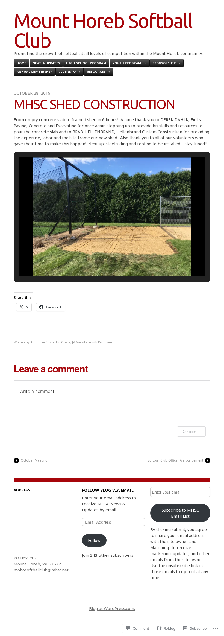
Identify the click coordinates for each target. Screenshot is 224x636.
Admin (35, 342)
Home (21, 63)
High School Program (86, 63)
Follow (94, 540)
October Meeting (34, 460)
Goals (65, 342)
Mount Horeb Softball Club (103, 30)
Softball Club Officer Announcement (175, 460)
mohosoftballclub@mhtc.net (41, 570)
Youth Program (127, 63)
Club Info (67, 71)
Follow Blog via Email (108, 490)
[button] (99, 262)
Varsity (81, 342)
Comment (191, 431)
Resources (96, 71)
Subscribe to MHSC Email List (180, 513)
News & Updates (46, 63)
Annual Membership (34, 71)
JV (73, 342)
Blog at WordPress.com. (112, 608)
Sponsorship (164, 63)
